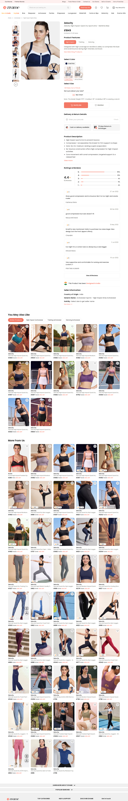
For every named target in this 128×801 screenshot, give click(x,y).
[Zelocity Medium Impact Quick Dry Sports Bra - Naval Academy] (86, 569)
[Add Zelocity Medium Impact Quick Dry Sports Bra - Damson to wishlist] (117, 667)
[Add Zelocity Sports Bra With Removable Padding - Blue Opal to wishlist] (72, 667)
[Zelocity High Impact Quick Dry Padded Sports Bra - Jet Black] (18, 412)
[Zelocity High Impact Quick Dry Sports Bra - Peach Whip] (41, 375)
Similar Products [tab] (16, 320)
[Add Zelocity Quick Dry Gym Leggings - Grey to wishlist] (72, 557)
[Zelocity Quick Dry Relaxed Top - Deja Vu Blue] (64, 753)
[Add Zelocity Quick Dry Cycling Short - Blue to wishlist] (117, 557)
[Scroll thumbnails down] (16, 84)
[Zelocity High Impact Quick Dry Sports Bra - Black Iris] (18, 375)
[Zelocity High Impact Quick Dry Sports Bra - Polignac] (109, 375)
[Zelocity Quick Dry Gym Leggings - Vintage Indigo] (86, 532)
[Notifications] (96, 7)
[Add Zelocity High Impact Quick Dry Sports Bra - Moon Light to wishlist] (72, 363)
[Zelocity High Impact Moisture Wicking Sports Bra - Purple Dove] (86, 338)
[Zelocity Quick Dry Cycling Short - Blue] (109, 569)
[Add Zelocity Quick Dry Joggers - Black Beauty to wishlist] (117, 704)
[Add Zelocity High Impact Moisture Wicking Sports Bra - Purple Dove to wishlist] (95, 326)
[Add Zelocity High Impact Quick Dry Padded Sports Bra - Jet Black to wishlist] (27, 400)
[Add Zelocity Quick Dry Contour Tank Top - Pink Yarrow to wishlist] (117, 741)
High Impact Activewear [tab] (34, 320)
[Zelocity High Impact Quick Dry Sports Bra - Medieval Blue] (64, 338)
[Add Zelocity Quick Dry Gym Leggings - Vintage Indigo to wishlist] (95, 520)
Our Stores (95, 1)
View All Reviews (92, 276)
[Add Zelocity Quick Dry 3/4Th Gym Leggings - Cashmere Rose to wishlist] (27, 741)
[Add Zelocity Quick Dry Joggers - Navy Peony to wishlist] (72, 630)
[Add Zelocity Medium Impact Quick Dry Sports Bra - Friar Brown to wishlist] (27, 778)
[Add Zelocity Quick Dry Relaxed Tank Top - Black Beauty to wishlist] (117, 778)
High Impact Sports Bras (30, 18)
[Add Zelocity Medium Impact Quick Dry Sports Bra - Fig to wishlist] (95, 741)
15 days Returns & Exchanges (104, 127)
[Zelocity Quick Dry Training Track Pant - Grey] (18, 569)
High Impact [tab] (70, 42)
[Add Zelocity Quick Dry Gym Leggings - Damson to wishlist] (27, 630)
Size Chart (79, 95)
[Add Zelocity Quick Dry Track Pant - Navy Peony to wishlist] (27, 667)
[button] (68, 8)
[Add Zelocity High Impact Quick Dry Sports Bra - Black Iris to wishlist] (27, 363)
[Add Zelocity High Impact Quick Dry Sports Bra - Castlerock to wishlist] (49, 704)
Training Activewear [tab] (54, 320)
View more (68, 160)
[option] (15, 31)
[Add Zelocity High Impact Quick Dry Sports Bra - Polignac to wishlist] (117, 363)
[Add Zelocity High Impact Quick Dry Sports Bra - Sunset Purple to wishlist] (95, 363)
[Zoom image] (40, 50)
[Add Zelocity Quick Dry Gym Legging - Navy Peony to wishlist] (49, 630)
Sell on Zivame (106, 1)
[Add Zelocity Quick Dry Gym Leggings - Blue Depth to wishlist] (117, 520)
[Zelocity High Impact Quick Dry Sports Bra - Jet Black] (109, 338)
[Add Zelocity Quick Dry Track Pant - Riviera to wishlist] (49, 594)
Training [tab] (81, 42)
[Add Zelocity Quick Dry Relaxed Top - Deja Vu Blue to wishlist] (72, 741)
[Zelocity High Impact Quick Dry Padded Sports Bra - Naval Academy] (41, 412)
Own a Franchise (118, 1)
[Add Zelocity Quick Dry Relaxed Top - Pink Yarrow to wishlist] (72, 778)
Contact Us (86, 1)
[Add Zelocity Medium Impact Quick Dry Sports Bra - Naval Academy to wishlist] (95, 557)
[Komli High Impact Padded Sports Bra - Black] (18, 458)
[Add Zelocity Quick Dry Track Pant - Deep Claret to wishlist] (117, 630)
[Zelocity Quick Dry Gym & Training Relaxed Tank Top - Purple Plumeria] (41, 753)
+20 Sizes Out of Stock (72, 88)
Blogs (64, 1)
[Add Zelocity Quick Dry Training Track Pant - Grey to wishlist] (27, 557)
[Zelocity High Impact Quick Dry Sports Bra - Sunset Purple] (86, 375)
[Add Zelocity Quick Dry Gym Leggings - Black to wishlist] (95, 630)
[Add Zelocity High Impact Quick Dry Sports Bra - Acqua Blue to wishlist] (27, 326)
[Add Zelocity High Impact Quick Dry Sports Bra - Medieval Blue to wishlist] (72, 326)
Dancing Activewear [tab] (73, 320)
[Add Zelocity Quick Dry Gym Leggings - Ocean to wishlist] (27, 594)
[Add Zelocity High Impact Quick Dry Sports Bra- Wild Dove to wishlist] (49, 778)
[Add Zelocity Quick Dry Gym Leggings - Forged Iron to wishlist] (72, 594)
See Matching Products (73, 52)
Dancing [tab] (91, 42)
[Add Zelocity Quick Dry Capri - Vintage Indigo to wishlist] (49, 520)
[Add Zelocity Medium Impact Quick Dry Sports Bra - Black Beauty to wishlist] (95, 667)
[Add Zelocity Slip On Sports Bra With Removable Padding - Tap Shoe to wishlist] (95, 778)
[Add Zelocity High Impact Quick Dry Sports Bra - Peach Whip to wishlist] (49, 363)
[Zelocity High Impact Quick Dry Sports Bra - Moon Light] (64, 375)
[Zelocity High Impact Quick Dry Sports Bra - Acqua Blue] (18, 338)
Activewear (17, 18)
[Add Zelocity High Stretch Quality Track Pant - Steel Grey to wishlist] (49, 557)
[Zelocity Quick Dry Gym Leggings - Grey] (64, 569)
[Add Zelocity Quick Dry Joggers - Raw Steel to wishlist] (27, 704)
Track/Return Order (74, 1)
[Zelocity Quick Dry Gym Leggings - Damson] (18, 643)
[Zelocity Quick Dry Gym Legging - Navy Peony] (41, 643)
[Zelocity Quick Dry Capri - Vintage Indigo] (41, 532)
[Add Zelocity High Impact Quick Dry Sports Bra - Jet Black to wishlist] (117, 326)
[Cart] (107, 7)
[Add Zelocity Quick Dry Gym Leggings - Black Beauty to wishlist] (49, 483)
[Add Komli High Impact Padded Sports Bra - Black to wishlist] (27, 446)
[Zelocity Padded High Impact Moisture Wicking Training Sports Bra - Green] (86, 716)
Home (9, 18)
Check (116, 119)
